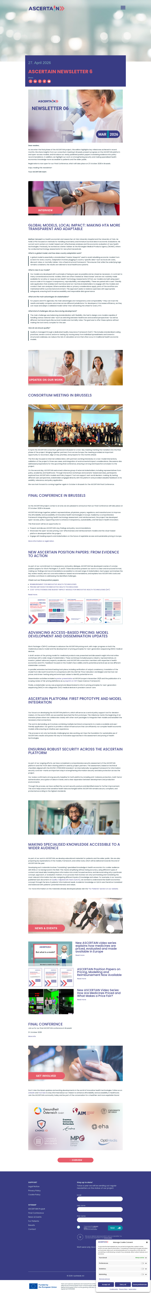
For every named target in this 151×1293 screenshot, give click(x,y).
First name (81, 1216)
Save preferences (140, 1284)
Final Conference (36, 1213)
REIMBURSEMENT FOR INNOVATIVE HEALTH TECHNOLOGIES (53, 584)
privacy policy (108, 1238)
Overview (77, 1160)
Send (112, 1228)
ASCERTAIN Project (36, 1209)
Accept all (106, 1284)
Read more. (32, 594)
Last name (81, 1206)
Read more (80, 955)
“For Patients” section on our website (103, 889)
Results (31, 1225)
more (84, 999)
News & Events (34, 1217)
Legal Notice (33, 1186)
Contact (32, 1229)
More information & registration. (41, 541)
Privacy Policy (123, 1289)
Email (79, 1195)
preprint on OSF (70, 681)
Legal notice (132, 1289)
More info (32, 1036)
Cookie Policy (34, 1194)
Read (79, 999)
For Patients (33, 1221)
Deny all (123, 1284)
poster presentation (64, 678)
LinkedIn (31, 1093)
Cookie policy (114, 1289)
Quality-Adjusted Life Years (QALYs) (66, 880)
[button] (147, 1242)
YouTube (42, 1093)
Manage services (104, 1279)
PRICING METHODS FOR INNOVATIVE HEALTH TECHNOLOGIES (54, 587)
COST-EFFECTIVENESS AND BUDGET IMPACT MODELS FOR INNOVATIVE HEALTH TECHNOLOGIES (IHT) (70, 589)
